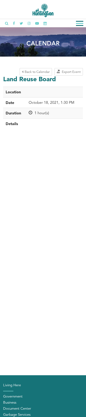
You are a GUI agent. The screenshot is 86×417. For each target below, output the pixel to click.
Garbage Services (16, 414)
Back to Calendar (37, 72)
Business (9, 402)
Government (13, 396)
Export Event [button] (70, 72)
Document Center (17, 408)
